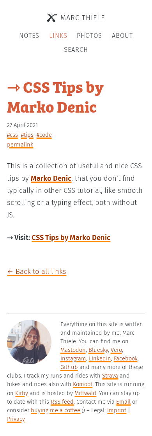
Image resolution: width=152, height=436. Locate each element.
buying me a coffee (55, 410)
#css (12, 134)
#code (44, 134)
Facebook (126, 358)
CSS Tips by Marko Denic (71, 237)
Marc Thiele (82, 18)
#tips (27, 134)
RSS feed (62, 401)
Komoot (82, 384)
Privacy (16, 418)
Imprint (116, 410)
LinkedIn (100, 358)
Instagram (73, 358)
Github (69, 367)
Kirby (21, 393)
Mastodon (73, 349)
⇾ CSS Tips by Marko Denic (55, 96)
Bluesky (98, 349)
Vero (116, 349)
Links (58, 35)
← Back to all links (36, 271)
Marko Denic (51, 178)
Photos (89, 35)
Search (76, 49)
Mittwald (85, 393)
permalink (20, 144)
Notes (29, 35)
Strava (110, 375)
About (122, 35)
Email (123, 401)
